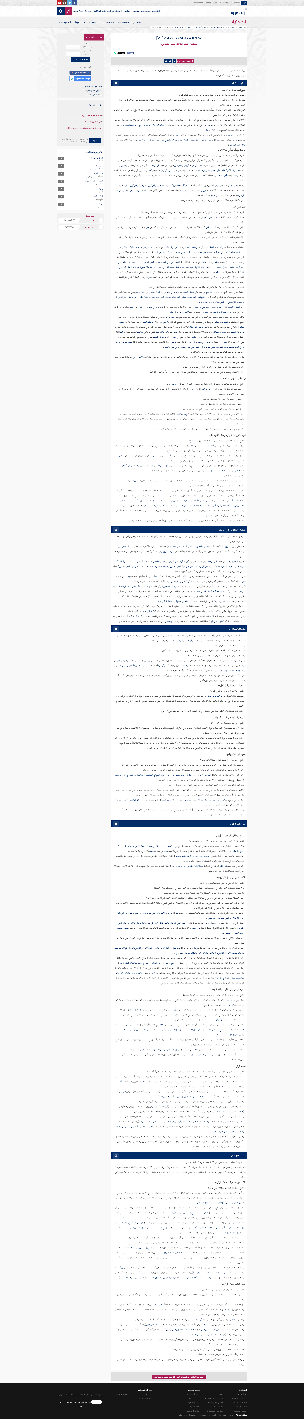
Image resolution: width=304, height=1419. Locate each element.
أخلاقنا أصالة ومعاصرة (91, 115)
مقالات (136, 11)
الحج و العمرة (194, 1403)
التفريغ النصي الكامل (184, 61)
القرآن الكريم (137, 22)
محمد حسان (99, 184)
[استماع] (174, 61)
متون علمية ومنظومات (213, 1398)
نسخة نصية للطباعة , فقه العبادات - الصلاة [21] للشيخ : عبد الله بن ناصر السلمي (178, 1377)
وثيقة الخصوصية (84, 1402)
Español (236, 3)
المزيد (95, 141)
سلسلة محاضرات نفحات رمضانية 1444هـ (83, 128)
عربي (244, 3)
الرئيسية (156, 11)
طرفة (101, 204)
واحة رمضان (194, 1398)
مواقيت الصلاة (145, 1398)
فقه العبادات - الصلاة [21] (179, 38)
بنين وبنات (78, 11)
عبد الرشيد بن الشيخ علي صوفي (93, 176)
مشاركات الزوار (122, 1394)
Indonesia (198, 3)
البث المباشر (79, 22)
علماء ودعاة (123, 22)
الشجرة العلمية (94, 22)
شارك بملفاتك (64, 22)
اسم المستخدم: (88, 45)
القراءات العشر (109, 22)
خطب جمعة (241, 1407)
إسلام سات (98, 196)
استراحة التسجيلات (215, 1411)
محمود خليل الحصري (96, 169)
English (208, 3)
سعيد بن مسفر (98, 207)
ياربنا (101, 188)
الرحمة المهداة (193, 1394)
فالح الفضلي (99, 199)
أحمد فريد (100, 161)
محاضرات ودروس (239, 1398)
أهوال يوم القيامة (97, 158)
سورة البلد (99, 165)
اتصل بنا (61, 1402)
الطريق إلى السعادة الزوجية (93, 181)
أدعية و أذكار (218, 1407)
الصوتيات (106, 11)
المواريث (88, 11)
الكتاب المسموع (240, 1411)
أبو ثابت (100, 192)
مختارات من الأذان (215, 1403)
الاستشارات (117, 11)
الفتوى (127, 11)
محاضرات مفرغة (240, 1403)
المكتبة (97, 11)
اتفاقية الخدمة (71, 1402)
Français (217, 3)
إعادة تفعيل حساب (94, 95)
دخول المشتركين (80, 59)
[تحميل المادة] (170, 61)
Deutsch (226, 3)
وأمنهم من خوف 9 (93, 122)
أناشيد (220, 1394)
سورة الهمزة (98, 173)
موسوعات (145, 11)
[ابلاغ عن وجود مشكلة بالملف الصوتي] (166, 61)
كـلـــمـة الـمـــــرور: (88, 52)
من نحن (80, 1406)
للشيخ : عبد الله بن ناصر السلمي (179, 44)
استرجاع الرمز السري (93, 86)
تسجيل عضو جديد (94, 91)
